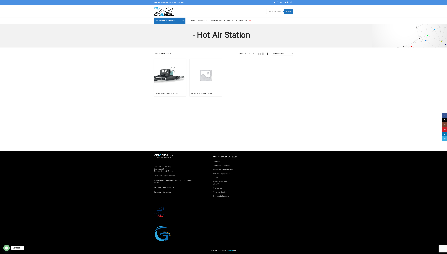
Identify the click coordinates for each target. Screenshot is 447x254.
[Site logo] (164, 11)
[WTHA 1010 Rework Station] (206, 75)
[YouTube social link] (285, 2)
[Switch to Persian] (255, 20)
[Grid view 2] (259, 53)
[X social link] (278, 2)
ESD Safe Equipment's (221, 173)
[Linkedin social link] (288, 2)
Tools (215, 177)
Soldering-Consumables (222, 165)
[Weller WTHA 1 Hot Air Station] (170, 75)
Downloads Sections (221, 196)
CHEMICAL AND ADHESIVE (223, 169)
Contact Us (217, 188)
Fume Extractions (220, 182)
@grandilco (167, 192)
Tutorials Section (219, 192)
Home (156, 54)
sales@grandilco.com (167, 176)
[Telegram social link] (291, 2)
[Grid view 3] (263, 53)
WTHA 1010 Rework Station (201, 93)
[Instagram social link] (281, 2)
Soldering (216, 161)
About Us (216, 184)
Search (288, 11)
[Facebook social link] (274, 2)
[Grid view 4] (267, 53)
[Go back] (194, 35)
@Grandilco (165, 2)
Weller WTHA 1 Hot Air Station (167, 93)
